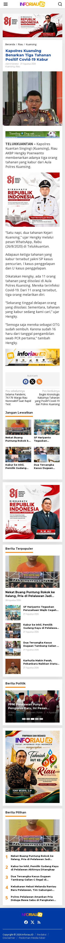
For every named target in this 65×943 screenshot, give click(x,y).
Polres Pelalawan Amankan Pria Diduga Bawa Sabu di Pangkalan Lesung (32, 898)
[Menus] (5, 4)
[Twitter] (32, 381)
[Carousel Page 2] (28, 719)
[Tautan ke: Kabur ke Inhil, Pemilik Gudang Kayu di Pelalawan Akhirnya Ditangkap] (13, 630)
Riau (18, 66)
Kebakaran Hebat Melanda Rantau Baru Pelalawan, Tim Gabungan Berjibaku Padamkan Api (33, 888)
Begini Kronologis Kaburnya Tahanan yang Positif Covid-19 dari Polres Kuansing (47, 397)
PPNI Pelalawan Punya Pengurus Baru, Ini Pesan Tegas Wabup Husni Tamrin (29, 706)
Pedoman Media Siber (32, 937)
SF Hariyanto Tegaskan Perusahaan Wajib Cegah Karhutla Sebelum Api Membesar (46, 439)
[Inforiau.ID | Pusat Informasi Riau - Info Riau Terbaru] (33, 4)
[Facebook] (26, 381)
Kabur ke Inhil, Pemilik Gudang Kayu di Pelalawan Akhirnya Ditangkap (17, 466)
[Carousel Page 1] (24, 719)
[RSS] (39, 381)
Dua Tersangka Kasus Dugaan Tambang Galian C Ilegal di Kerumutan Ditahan (46, 466)
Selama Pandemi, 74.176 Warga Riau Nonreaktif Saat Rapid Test (18, 397)
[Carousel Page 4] (37, 719)
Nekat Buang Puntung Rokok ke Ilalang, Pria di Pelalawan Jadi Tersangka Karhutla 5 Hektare (17, 439)
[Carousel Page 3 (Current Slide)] (32, 719)
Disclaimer (9, 937)
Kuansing (10, 66)
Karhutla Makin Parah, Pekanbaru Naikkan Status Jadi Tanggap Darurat (41, 662)
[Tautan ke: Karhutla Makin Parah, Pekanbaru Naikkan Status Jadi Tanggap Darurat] (13, 666)
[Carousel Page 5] (41, 719)
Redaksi (41, 934)
